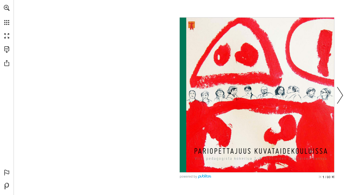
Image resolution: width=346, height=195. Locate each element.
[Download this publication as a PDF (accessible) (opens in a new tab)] (7, 49)
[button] (7, 8)
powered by (188, 176)
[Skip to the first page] (320, 177)
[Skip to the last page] (333, 177)
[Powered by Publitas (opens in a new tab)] (7, 186)
